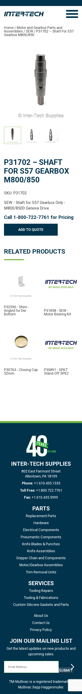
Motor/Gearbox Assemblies (41, 565)
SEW (29, 31)
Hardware (41, 523)
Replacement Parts (41, 516)
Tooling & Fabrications (41, 598)
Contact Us (41, 623)
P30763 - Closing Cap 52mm (21, 371)
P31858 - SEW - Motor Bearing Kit (57, 312)
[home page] (33, 14)
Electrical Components (41, 530)
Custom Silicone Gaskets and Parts (41, 604)
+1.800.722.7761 (49, 490)
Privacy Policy (41, 630)
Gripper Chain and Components (41, 558)
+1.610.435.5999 (45, 497)
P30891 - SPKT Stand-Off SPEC (56, 371)
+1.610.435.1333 (47, 483)
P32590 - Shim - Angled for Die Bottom (16, 310)
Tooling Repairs (41, 591)
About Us (41, 615)
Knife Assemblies (41, 551)
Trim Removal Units (41, 572)
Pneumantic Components (41, 537)
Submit (66, 670)
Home (9, 28)
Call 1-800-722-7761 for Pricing (39, 217)
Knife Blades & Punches (41, 544)
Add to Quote (30, 229)
